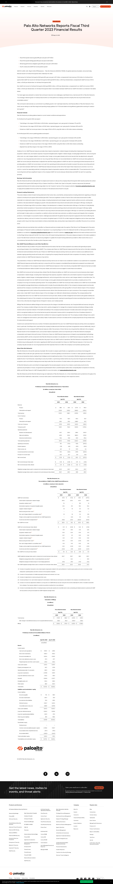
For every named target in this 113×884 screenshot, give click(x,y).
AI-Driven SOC (44, 831)
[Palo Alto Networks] (7, 6)
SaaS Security (12, 850)
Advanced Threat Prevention (15, 827)
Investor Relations (78, 823)
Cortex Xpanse (44, 842)
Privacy (10, 878)
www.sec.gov (69, 232)
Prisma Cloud (43, 827)
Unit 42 (91, 840)
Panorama (26, 830)
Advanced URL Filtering (14, 829)
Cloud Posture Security (46, 821)
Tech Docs (92, 837)
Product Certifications (95, 828)
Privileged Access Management (63, 813)
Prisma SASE (27, 836)
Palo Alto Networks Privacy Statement (74, 792)
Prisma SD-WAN (27, 855)
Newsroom (76, 828)
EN (90, 6)
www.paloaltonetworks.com (68, 370)
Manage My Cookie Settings (86, 881)
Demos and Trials (105, 6)
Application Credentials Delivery (63, 835)
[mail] (67, 774)
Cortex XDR (43, 837)
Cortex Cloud (44, 816)
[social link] (77, 879)
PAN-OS (26, 827)
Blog (91, 809)
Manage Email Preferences (96, 823)
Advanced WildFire (13, 832)
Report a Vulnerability (94, 831)
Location (75, 826)
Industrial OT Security (14, 848)
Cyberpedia (92, 817)
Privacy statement (20, 882)
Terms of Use (25, 878)
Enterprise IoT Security (14, 842)
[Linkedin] (56, 774)
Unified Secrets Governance (62, 832)
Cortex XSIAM (44, 834)
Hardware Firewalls (28, 816)
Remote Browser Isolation (30, 857)
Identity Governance (60, 821)
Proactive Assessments (61, 846)
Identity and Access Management (63, 816)
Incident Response (60, 849)
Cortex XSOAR (44, 839)
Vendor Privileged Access (62, 838)
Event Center (93, 820)
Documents (32, 878)
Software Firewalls (28, 818)
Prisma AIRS (11, 816)
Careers (75, 812)
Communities (93, 812)
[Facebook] (45, 774)
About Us (76, 809)
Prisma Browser (27, 852)
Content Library (93, 814)
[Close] (110, 881)
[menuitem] (7, 6)
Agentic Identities (60, 827)
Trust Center (17, 878)
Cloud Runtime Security (46, 824)
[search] (87, 6)
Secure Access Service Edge (31, 834)
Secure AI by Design (13, 813)
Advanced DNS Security (14, 835)
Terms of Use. (87, 792)
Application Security (45, 818)
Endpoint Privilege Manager (62, 818)
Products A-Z (93, 826)
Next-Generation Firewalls (30, 813)
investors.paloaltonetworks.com (85, 186)
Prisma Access (27, 849)
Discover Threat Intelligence (62, 855)
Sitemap (91, 834)
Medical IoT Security (13, 845)
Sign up (98, 787)
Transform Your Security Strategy (63, 852)
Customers (76, 820)
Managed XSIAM (44, 849)
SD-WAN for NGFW (28, 824)
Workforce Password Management (63, 824)
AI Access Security (13, 818)
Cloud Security (44, 813)
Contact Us (76, 814)
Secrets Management (61, 830)
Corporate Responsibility (79, 817)
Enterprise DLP (27, 846)
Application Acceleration (29, 839)
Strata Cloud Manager (29, 821)
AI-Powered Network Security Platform (18, 809)
